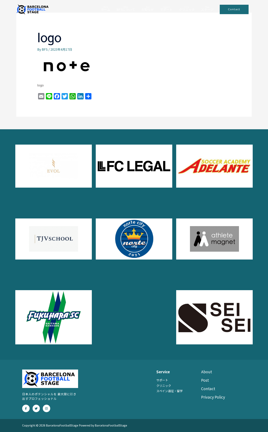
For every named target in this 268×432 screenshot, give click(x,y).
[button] (234, 9)
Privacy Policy (213, 397)
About (206, 371)
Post (205, 380)
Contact (208, 388)
